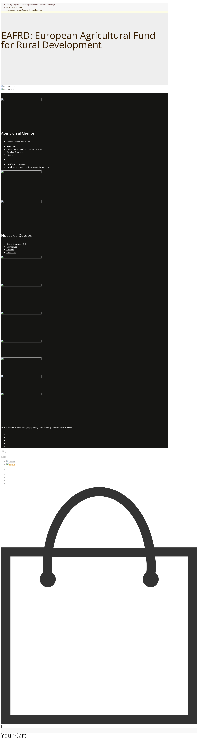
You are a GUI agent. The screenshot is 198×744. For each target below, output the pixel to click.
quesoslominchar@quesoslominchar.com (24, 10)
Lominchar (11, 252)
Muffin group (25, 427)
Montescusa (11, 247)
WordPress (67, 427)
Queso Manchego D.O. (16, 244)
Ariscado (10, 249)
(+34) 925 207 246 (14, 7)
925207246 (21, 164)
